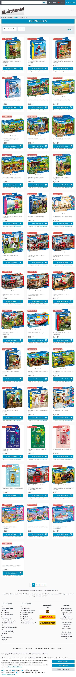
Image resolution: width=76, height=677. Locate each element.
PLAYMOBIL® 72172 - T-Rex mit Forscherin (10, 411)
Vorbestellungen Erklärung (6, 638)
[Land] (58, 2)
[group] (12, 48)
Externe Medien (10, 672)
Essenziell (8, 670)
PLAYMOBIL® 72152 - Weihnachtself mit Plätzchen (63, 62)
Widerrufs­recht (17, 648)
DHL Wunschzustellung (26, 672)
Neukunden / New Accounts (7, 609)
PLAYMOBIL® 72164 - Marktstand (61, 100)
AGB (52, 648)
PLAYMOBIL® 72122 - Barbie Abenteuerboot (60, 527)
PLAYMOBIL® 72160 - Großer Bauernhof (38, 100)
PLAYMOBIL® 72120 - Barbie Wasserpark (10, 527)
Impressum (28, 648)
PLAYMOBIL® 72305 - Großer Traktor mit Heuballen (63, 489)
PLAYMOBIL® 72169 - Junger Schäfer (12, 177)
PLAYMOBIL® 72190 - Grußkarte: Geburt (13, 488)
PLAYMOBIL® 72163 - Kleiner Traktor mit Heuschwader (63, 372)
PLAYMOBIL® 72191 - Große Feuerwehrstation (35, 489)
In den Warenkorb (11, 68)
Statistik (17, 670)
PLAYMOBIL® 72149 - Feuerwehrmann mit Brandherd (62, 333)
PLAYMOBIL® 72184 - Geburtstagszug (62, 216)
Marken (16, 17)
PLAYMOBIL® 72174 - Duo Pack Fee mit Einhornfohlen (12, 217)
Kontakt (59, 648)
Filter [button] (70, 30)
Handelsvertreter (28, 619)
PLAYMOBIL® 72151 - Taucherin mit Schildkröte (36, 62)
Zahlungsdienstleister (31, 670)
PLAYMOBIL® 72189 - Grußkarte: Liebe (62, 449)
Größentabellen (8, 623)
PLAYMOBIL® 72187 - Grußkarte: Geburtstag (11, 450)
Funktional (41, 672)
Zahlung (6, 612)
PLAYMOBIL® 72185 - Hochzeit (10, 255)
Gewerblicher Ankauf (29, 623)
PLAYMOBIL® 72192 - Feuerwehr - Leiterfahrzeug (36, 256)
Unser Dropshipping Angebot (7, 632)
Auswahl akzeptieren (63, 669)
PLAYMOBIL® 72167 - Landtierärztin (36, 139)
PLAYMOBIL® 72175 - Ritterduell (36, 216)
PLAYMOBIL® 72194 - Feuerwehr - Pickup (11, 295)
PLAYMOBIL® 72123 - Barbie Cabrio (11, 565)
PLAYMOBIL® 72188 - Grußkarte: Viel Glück (37, 450)
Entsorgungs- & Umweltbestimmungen (8, 620)
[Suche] (44, 2)
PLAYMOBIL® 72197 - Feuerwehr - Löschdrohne (11, 333)
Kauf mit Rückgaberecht (9, 627)
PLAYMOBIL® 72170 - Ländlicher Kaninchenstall (36, 178)
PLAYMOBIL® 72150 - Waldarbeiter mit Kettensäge (12, 62)
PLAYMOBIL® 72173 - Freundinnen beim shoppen (38, 411)
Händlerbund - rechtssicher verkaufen (27, 609)
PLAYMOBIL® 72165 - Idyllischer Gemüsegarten (10, 139)
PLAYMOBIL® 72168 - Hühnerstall (61, 139)
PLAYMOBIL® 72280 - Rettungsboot (36, 332)
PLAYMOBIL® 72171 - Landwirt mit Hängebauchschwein (61, 178)
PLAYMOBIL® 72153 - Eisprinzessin (11, 100)
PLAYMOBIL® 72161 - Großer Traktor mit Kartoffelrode (38, 372)
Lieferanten (26, 621)
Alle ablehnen (63, 665)
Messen (25, 614)
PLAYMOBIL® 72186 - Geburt (60, 410)
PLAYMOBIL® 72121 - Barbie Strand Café (38, 527)
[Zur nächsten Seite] (42, 585)
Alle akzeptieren (63, 661)
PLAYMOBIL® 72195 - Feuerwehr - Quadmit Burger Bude (36, 295)
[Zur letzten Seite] (45, 585)
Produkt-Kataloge (28, 612)
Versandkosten (17, 71)
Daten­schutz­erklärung (42, 648)
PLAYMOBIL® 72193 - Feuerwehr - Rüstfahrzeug (61, 256)
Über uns (25, 616)
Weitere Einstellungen (8, 674)
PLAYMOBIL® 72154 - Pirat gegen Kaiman (11, 372)
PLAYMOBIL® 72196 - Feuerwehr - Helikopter (61, 295)
